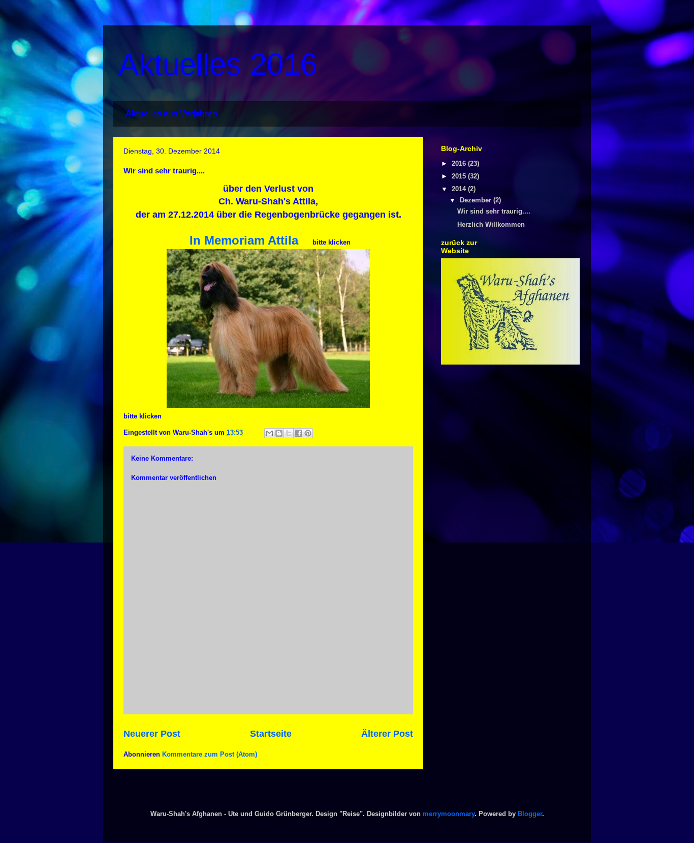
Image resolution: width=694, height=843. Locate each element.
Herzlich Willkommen (491, 224)
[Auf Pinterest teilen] (308, 433)
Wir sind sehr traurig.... (493, 211)
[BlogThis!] (279, 433)
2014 (460, 189)
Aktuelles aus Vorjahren (171, 113)
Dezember (476, 200)
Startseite (271, 734)
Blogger (530, 814)
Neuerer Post (151, 734)
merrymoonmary (449, 814)
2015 (460, 176)
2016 (460, 163)
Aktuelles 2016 (217, 64)
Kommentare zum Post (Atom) (209, 754)
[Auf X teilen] (288, 433)
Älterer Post (387, 734)
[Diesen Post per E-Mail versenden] (269, 433)
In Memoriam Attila (244, 240)
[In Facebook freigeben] (298, 433)
